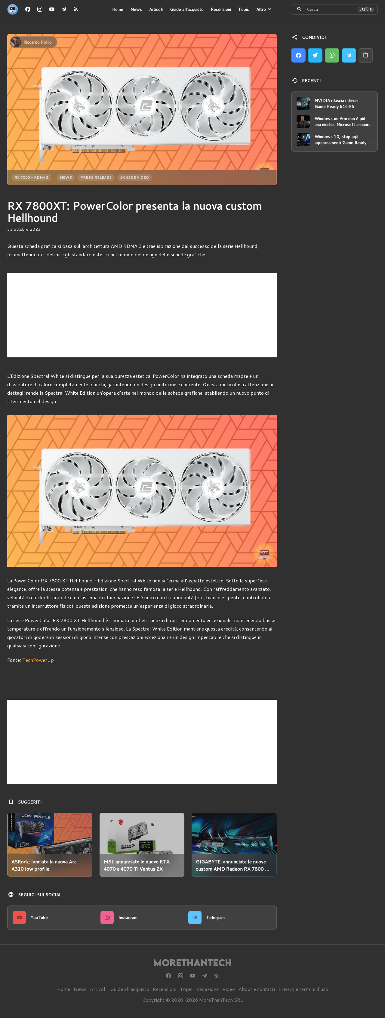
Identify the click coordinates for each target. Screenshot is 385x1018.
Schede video (134, 177)
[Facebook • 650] (28, 9)
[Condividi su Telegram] (349, 55)
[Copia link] (366, 55)
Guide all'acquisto (187, 9)
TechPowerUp (38, 659)
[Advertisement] (142, 315)
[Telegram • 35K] (64, 9)
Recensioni (221, 9)
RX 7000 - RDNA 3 (31, 177)
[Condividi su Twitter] (315, 55)
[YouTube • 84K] (52, 9)
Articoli (156, 9)
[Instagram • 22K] (40, 9)
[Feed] (76, 9)
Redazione (207, 989)
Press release (96, 177)
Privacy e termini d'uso (303, 989)
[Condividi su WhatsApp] (332, 55)
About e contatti (257, 989)
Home (117, 9)
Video (228, 989)
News (136, 9)
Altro (261, 9)
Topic (243, 9)
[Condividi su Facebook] (298, 55)
